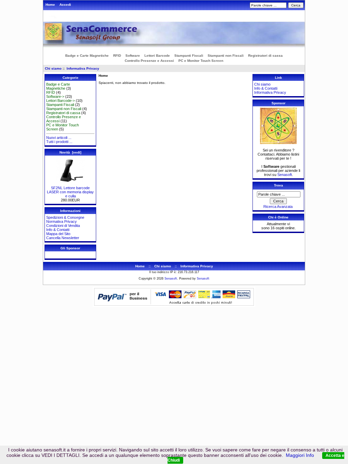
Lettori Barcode (157, 55)
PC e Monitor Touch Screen (200, 61)
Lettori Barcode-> (60, 101)
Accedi (65, 4)
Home (50, 4)
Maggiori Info (300, 455)
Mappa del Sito (58, 234)
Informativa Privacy (83, 68)
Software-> (55, 96)
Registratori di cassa (265, 55)
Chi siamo (53, 68)
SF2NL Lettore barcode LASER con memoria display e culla (70, 192)
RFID (117, 55)
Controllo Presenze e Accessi (149, 61)
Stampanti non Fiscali (226, 55)
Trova (278, 185)
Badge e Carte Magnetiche (87, 55)
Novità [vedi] (70, 152)
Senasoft (284, 175)
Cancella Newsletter (62, 238)
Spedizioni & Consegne (65, 217)
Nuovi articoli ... (58, 138)
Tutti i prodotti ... (59, 142)
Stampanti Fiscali (188, 55)
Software (132, 55)
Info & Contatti (57, 230)
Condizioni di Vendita (63, 226)
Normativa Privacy (61, 221)
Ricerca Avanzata (278, 206)
